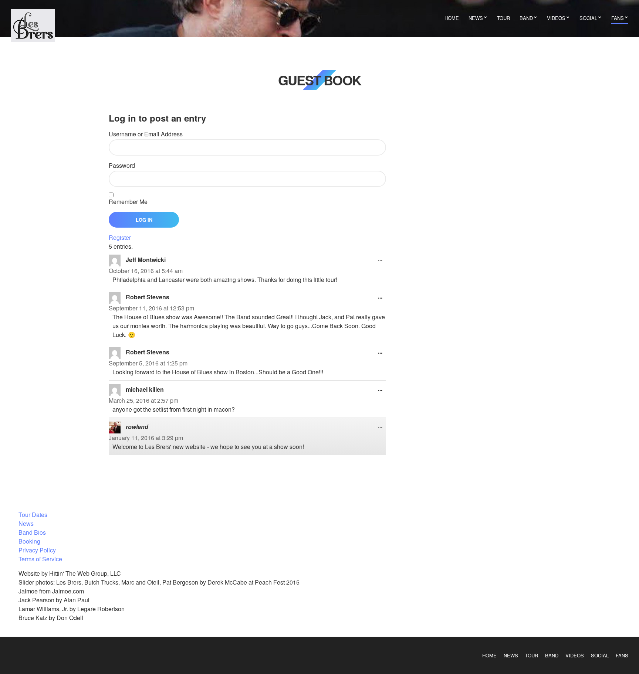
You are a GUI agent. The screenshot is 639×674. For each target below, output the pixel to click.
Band (526, 17)
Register (120, 237)
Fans (617, 17)
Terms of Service (40, 559)
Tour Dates (32, 514)
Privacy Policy (37, 550)
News (476, 17)
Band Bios (32, 532)
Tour (503, 17)
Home (451, 17)
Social (588, 17)
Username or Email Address (146, 134)
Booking (29, 541)
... (382, 260)
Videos (556, 17)
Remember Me (128, 201)
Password (122, 165)
